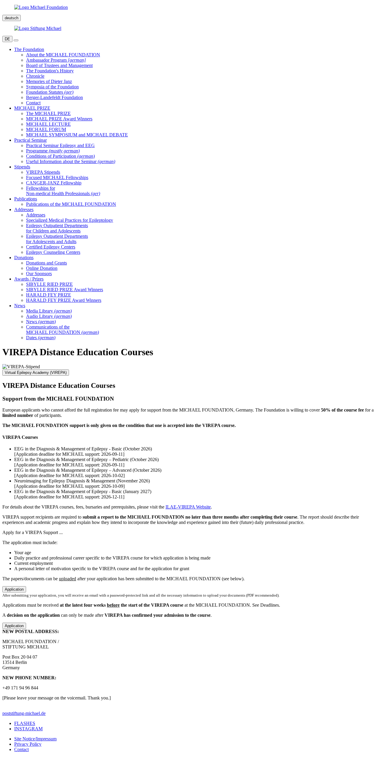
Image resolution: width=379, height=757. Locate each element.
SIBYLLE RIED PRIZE (49, 284)
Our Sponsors (39, 273)
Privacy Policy (27, 744)
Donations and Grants (46, 262)
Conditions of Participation (60, 156)
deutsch (11, 18)
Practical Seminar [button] (30, 140)
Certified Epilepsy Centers (50, 246)
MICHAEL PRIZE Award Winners (59, 118)
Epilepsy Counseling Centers (53, 252)
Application (14, 589)
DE (7, 39)
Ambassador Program (56, 60)
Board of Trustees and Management (59, 65)
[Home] (189, 7)
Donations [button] (23, 257)
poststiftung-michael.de (24, 713)
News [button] (19, 305)
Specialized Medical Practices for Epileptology (69, 220)
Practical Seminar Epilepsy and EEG (60, 145)
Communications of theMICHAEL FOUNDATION (62, 329)
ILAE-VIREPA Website (188, 506)
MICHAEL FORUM (46, 129)
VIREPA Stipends (43, 172)
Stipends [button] (22, 166)
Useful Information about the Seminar (70, 161)
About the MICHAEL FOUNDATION (63, 54)
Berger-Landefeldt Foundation (54, 97)
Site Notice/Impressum (35, 738)
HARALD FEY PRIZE (48, 294)
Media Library (49, 310)
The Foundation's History (50, 70)
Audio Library (49, 316)
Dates (40, 337)
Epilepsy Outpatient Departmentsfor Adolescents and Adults (57, 239)
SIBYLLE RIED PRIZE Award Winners (64, 289)
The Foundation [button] (29, 49)
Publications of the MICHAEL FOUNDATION (71, 204)
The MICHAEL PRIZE (48, 113)
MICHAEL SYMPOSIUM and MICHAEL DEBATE (77, 134)
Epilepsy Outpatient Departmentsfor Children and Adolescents (57, 228)
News (41, 321)
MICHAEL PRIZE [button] (32, 108)
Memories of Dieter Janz (49, 81)
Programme (53, 150)
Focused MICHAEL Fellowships (57, 177)
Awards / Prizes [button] (29, 278)
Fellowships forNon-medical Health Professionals (63, 191)
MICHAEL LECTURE (48, 124)
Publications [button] (25, 198)
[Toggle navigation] (16, 40)
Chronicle (35, 76)
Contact (33, 102)
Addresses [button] (23, 209)
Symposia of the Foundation (52, 86)
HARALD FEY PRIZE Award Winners (63, 300)
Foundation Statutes (49, 92)
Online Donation (41, 268)
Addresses (35, 214)
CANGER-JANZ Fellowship (53, 182)
